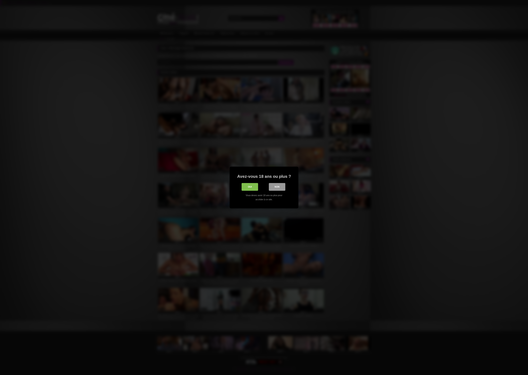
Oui (250, 187)
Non (277, 187)
